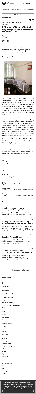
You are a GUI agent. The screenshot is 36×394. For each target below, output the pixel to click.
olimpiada (11, 177)
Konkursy (5, 308)
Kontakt (4, 351)
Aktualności (5, 290)
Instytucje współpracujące (9, 346)
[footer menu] (3, 283)
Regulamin (5, 354)
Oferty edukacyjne (7, 329)
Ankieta (4, 359)
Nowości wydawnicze (8, 319)
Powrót (19, 14)
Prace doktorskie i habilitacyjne (11, 305)
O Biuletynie (5, 341)
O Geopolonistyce (7, 366)
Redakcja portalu (6, 343)
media (4, 177)
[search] (23, 3)
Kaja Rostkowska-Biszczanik (11, 184)
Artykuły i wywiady (7, 294)
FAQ (3, 348)
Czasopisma (5, 317)
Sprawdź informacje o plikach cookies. (22, 388)
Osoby (4, 373)
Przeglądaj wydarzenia (21, 270)
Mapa (3, 368)
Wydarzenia (5, 286)
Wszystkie (5, 300)
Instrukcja (5, 356)
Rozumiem (18, 391)
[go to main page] (8, 3)
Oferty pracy (5, 334)
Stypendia (4, 331)
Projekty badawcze (7, 302)
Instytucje (4, 371)
